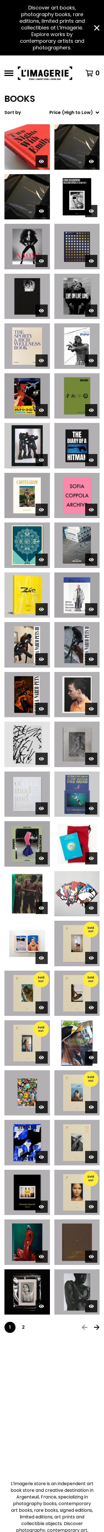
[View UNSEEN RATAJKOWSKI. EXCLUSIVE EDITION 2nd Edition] (77, 147)
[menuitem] (52, 112)
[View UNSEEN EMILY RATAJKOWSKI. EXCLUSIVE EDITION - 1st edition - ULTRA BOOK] (27, 197)
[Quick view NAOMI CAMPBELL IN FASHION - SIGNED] (41, 261)
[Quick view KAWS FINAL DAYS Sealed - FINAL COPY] (41, 460)
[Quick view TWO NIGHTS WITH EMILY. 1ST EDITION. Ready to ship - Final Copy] (41, 161)
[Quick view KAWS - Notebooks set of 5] (91, 908)
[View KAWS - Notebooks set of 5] (77, 894)
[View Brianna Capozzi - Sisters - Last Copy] (27, 1193)
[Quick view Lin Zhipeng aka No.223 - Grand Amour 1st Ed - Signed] (41, 958)
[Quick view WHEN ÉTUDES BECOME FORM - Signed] (91, 609)
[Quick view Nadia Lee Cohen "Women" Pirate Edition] (41, 410)
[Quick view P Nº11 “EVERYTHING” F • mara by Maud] (41, 1007)
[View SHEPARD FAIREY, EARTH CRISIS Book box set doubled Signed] (27, 545)
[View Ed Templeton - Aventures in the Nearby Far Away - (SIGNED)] (77, 794)
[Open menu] (8, 73)
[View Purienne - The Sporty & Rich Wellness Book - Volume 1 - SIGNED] (27, 346)
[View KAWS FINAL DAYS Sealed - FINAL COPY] (27, 446)
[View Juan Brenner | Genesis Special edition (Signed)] (77, 1242)
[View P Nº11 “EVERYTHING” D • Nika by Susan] (77, 1143)
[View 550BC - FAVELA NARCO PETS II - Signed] (77, 645)
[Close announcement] (97, 27)
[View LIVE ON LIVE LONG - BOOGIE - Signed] (77, 296)
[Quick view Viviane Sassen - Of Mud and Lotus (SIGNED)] (41, 808)
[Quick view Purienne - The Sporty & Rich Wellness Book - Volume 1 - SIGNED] (41, 360)
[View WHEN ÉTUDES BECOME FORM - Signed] (77, 595)
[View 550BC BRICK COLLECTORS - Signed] (77, 545)
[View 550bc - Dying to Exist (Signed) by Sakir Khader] (27, 296)
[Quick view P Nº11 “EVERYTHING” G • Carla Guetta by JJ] (41, 1057)
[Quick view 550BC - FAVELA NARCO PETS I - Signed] (41, 709)
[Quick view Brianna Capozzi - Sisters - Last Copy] (41, 1207)
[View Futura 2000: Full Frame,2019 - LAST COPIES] (27, 595)
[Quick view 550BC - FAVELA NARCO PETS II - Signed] (91, 659)
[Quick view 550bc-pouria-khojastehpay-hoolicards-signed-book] (91, 410)
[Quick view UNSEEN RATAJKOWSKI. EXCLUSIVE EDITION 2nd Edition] (91, 161)
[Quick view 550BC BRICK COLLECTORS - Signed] (91, 560)
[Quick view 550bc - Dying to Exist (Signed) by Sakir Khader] (41, 311)
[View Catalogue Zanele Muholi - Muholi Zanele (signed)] (77, 1292)
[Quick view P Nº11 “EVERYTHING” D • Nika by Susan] (91, 1157)
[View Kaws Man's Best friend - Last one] (27, 744)
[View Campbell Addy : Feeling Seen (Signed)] (27, 1242)
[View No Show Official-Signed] (77, 1043)
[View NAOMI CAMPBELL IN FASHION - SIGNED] (27, 247)
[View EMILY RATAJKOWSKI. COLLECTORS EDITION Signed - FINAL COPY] (77, 197)
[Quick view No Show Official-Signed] (91, 1057)
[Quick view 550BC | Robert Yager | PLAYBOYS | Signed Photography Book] (91, 360)
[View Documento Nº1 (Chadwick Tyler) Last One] (27, 1292)
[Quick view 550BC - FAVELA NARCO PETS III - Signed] (41, 659)
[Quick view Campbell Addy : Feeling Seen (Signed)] (41, 1257)
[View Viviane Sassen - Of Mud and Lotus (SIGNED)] (27, 794)
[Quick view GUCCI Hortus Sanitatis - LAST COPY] (91, 858)
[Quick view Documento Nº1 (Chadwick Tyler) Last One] (41, 1306)
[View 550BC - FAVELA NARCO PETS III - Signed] (27, 645)
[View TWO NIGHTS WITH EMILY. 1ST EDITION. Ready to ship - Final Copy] (27, 147)
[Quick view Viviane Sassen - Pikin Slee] (91, 759)
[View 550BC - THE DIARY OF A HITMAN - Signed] (77, 446)
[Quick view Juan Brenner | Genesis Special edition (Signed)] (91, 1257)
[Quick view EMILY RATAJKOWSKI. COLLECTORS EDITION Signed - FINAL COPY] (91, 211)
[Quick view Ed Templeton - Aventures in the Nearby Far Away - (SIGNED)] (91, 808)
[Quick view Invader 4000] (41, 1107)
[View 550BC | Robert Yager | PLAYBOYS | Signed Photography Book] (77, 346)
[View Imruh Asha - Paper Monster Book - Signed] (27, 844)
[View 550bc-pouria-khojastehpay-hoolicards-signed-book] (77, 396)
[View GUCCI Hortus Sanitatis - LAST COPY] (77, 844)
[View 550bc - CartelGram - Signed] (27, 496)
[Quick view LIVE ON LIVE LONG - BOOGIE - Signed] (91, 311)
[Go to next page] (97, 1327)
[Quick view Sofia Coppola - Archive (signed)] (91, 510)
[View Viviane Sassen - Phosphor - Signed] (27, 1143)
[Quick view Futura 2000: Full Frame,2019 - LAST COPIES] (41, 609)
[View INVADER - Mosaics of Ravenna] (77, 247)
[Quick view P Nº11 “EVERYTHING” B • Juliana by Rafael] (91, 1207)
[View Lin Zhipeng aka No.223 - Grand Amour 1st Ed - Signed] (27, 943)
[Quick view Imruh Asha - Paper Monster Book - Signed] (41, 858)
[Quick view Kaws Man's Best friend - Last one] (41, 759)
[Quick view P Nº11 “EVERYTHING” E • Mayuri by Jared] (91, 1007)
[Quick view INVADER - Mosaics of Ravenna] (91, 261)
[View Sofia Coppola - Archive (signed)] (77, 496)
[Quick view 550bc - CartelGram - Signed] (41, 510)
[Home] (46, 73)
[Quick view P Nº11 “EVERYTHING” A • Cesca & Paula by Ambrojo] (91, 1107)
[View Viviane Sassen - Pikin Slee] (77, 744)
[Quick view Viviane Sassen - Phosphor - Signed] (41, 1157)
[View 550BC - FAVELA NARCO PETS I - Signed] (27, 695)
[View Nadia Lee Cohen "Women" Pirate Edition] (27, 396)
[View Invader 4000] (27, 1093)
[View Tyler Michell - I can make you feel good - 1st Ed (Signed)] (27, 894)
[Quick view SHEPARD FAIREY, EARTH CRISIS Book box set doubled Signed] (41, 560)
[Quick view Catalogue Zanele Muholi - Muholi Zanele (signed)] (91, 1306)
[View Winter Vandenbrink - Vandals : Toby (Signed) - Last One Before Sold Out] (77, 695)
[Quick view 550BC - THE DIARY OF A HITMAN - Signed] (91, 460)
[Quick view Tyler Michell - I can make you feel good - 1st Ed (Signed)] (41, 908)
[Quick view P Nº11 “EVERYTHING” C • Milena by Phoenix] (91, 958)
